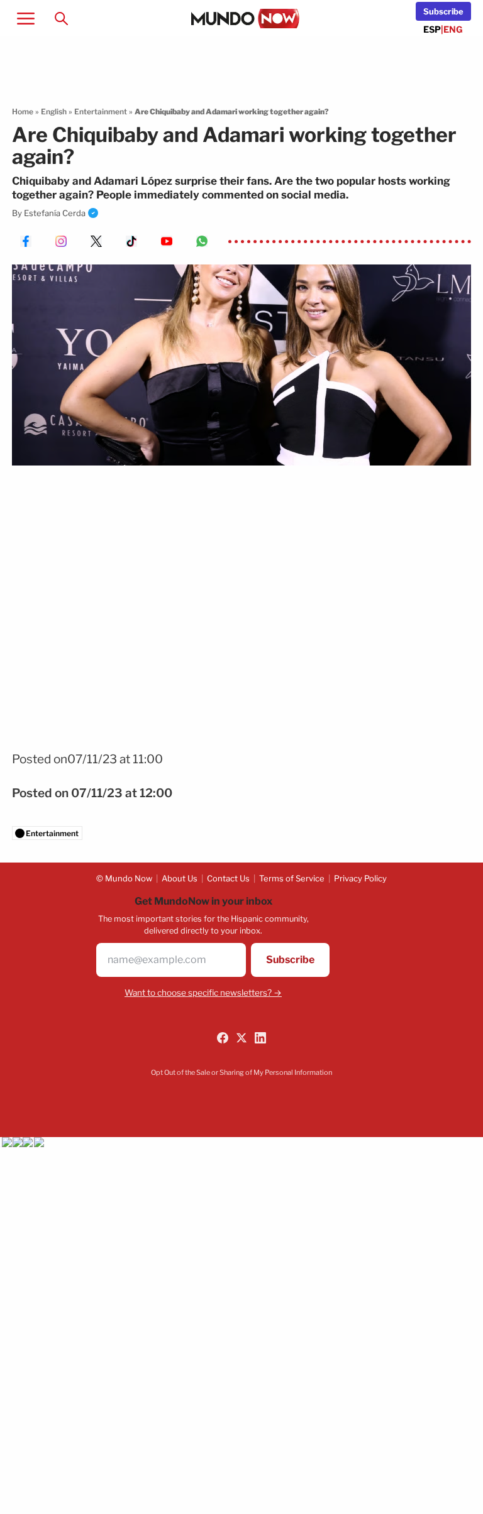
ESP (432, 29)
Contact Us (228, 878)
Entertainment (100, 111)
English (54, 111)
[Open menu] (26, 18)
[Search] (61, 18)
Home (22, 111)
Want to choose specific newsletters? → (203, 993)
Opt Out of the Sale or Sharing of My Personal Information (241, 1072)
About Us (179, 878)
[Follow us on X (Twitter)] (241, 1037)
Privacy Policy (360, 878)
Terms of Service (292, 878)
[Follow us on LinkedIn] (260, 1037)
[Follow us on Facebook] (222, 1037)
